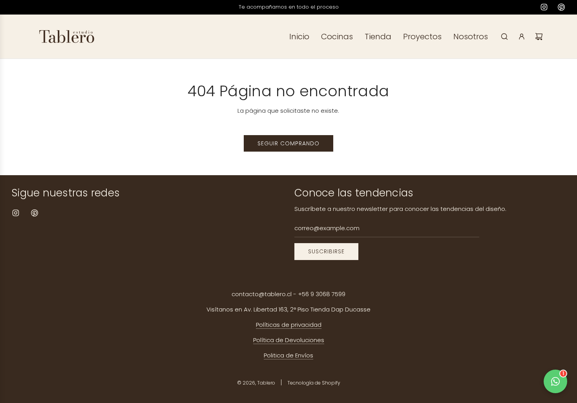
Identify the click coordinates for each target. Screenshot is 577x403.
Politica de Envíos (288, 355)
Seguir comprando (288, 143)
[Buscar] (504, 36)
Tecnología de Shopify (313, 382)
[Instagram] (544, 7)
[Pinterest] (561, 7)
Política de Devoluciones (288, 340)
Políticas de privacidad (288, 325)
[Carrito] (539, 36)
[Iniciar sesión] (521, 36)
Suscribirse (326, 251)
